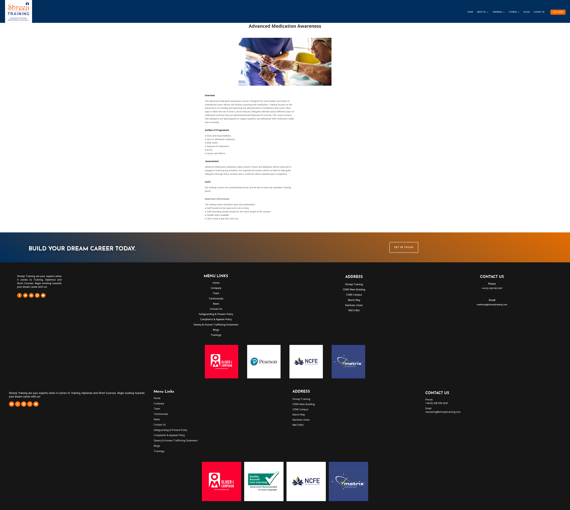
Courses (513, 12)
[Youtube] (36, 404)
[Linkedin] (23, 404)
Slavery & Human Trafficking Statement (216, 324)
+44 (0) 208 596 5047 (492, 288)
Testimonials (216, 298)
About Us (481, 12)
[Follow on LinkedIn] (31, 295)
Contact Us (538, 12)
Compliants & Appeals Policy (216, 319)
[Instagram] (30, 404)
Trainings (497, 12)
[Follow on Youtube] (43, 295)
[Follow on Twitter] (25, 295)
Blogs (527, 12)
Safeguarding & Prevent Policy (216, 314)
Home (470, 12)
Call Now (558, 12)
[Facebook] (11, 404)
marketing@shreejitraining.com (492, 304)
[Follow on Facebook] (19, 295)
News (216, 303)
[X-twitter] (17, 404)
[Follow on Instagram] (37, 295)
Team (216, 293)
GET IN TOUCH (404, 247)
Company (216, 288)
